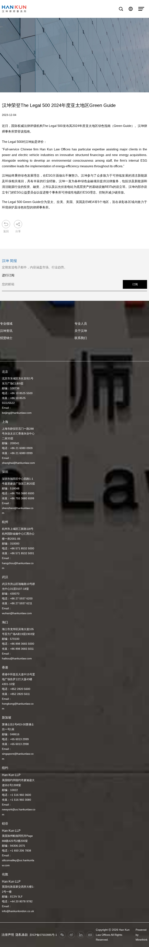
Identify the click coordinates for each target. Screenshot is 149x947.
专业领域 (6, 323)
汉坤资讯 (6, 330)
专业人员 (80, 323)
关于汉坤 (80, 330)
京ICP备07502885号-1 (43, 934)
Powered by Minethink (141, 934)
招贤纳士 (6, 338)
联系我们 (80, 338)
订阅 (135, 284)
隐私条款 (22, 934)
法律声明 (8, 934)
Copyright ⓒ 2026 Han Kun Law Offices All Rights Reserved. (113, 934)
